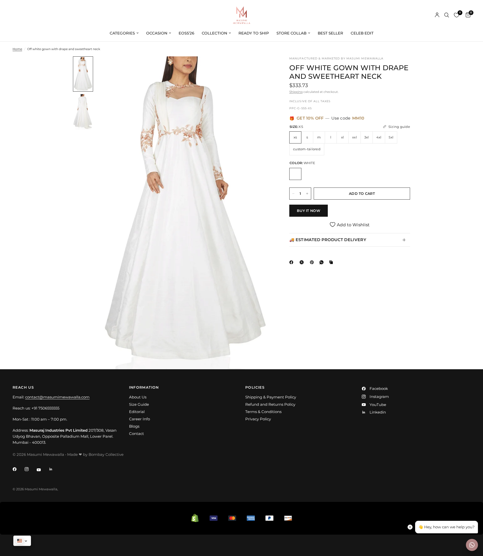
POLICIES (255, 387)
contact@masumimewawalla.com (57, 397)
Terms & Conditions (263, 411)
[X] (303, 262)
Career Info (139, 419)
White (295, 174)
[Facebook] (292, 262)
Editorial (137, 411)
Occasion (156, 33)
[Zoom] (263, 67)
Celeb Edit (362, 33)
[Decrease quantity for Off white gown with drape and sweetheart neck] (293, 193)
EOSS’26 (186, 33)
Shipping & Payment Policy (270, 397)
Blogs (134, 426)
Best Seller (330, 33)
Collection (214, 33)
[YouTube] (42, 469)
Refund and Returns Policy (270, 404)
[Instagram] (30, 469)
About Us (137, 397)
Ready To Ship (253, 33)
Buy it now (308, 210)
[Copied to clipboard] (332, 262)
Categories (122, 33)
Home (17, 49)
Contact (136, 433)
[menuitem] (124, 33)
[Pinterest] (313, 262)
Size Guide (139, 404)
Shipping (296, 92)
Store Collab (291, 33)
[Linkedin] (54, 469)
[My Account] (437, 15)
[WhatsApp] (322, 262)
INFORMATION (144, 387)
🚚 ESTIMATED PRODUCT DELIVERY (327, 239)
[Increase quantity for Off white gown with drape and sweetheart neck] (307, 193)
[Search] (447, 15)
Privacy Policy (258, 419)
